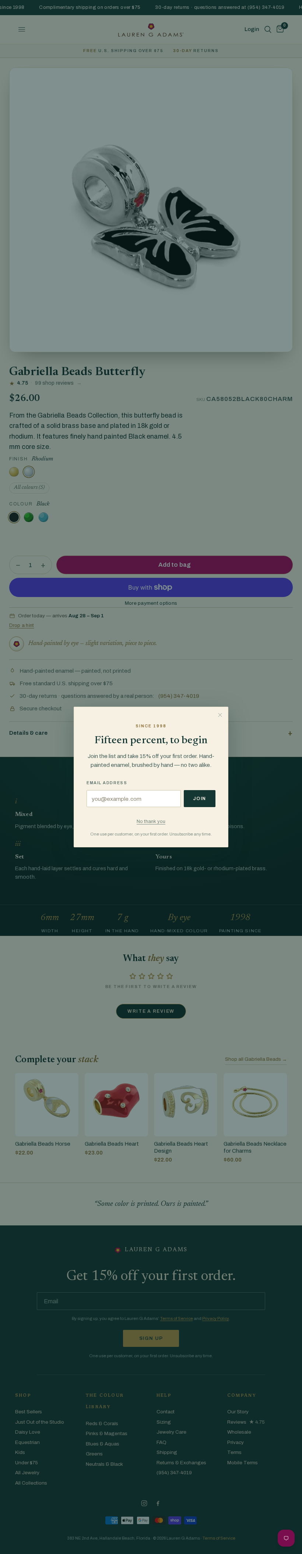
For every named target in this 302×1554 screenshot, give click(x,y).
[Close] (220, 715)
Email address (107, 783)
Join (199, 798)
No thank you (151, 821)
